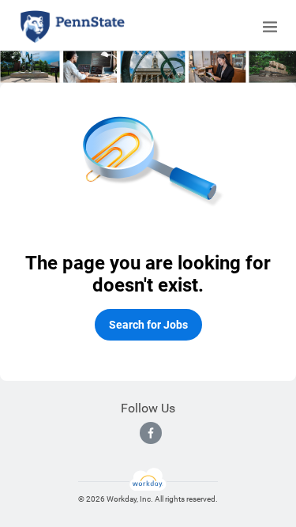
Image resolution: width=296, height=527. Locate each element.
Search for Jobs (148, 324)
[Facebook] (151, 433)
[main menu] (270, 27)
